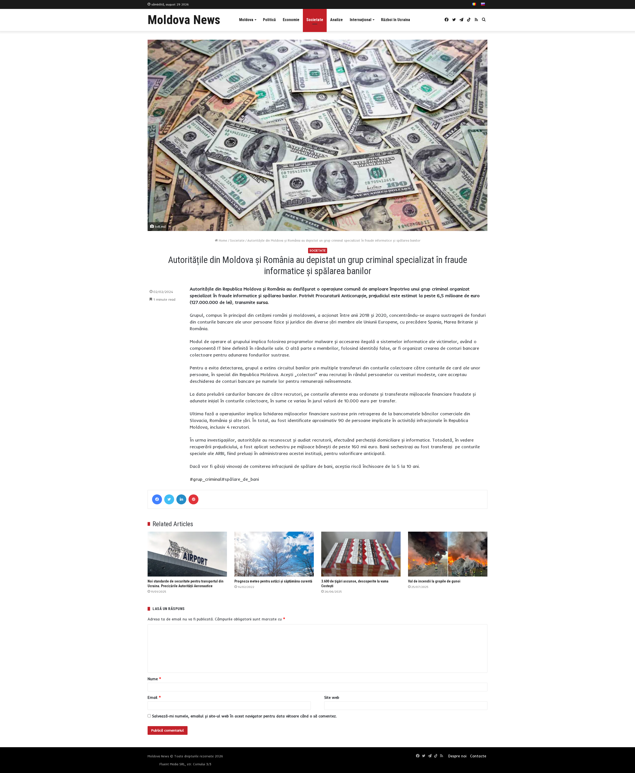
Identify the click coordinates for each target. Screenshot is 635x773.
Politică (269, 19)
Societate (314, 19)
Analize (336, 19)
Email (154, 697)
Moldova (246, 19)
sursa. (262, 302)
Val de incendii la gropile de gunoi (434, 581)
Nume (154, 678)
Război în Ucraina (395, 19)
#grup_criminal (206, 479)
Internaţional (360, 19)
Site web (331, 697)
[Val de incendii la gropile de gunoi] (447, 554)
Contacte (478, 756)
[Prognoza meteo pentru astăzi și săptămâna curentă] (274, 554)
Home (222, 240)
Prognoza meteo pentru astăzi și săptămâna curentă (273, 581)
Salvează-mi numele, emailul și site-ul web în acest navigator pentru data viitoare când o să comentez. (244, 716)
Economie (291, 19)
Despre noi (457, 756)
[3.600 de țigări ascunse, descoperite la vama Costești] (361, 554)
